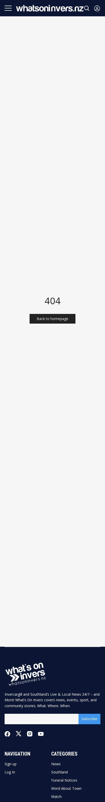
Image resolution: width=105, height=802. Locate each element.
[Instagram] (29, 733)
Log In (10, 772)
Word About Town (66, 788)
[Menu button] (8, 8)
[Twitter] (18, 733)
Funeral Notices (64, 780)
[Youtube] (41, 734)
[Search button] (87, 8)
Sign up (11, 764)
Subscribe (89, 718)
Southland (59, 772)
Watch (56, 796)
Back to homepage (52, 318)
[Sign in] (97, 8)
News (56, 764)
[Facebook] (7, 734)
